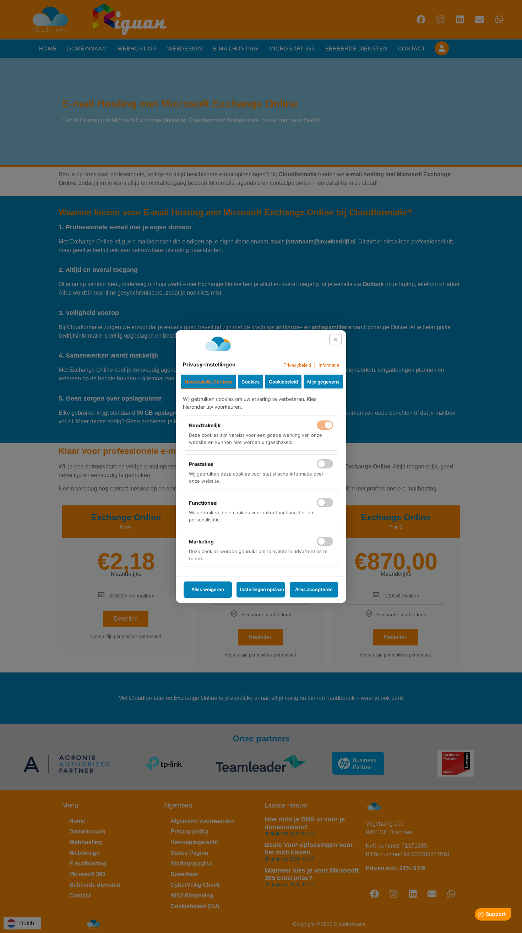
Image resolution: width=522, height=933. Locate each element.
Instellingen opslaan (262, 589)
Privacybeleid (297, 365)
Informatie (329, 365)
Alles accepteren (314, 589)
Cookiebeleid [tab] (283, 382)
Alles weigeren (207, 589)
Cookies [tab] (250, 382)
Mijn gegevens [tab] (323, 382)
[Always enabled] (325, 425)
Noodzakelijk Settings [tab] (208, 382)
